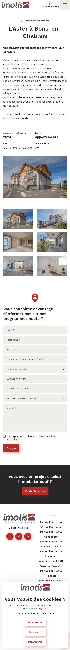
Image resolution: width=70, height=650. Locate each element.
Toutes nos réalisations (36, 20)
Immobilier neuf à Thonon (51, 573)
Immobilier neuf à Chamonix (51, 554)
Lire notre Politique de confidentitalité (35, 613)
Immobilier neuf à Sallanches (51, 534)
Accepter (33, 622)
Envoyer (11, 448)
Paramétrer (35, 641)
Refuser (33, 632)
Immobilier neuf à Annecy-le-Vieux (51, 544)
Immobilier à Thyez (51, 580)
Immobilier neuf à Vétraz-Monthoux (51, 524)
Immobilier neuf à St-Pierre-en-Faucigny (51, 563)
